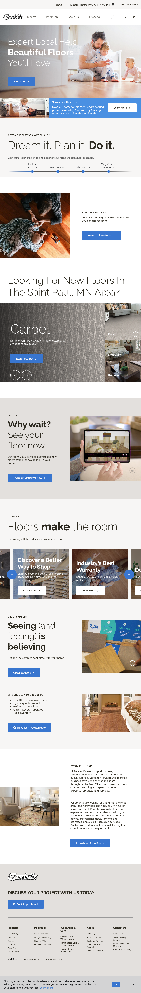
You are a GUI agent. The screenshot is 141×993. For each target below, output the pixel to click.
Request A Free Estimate (31, 727)
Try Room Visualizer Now (27, 478)
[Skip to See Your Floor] (57, 171)
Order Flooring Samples (119, 938)
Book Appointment (27, 904)
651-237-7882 (129, 4)
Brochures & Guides (42, 945)
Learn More (120, 107)
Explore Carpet (24, 358)
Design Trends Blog (42, 937)
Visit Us (58, 4)
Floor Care (12, 948)
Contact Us (111, 17)
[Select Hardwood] (135, 375)
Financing (94, 17)
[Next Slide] (27, 375)
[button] (126, 17)
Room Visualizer (41, 934)
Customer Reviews (95, 941)
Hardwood (12, 937)
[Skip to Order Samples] (83, 171)
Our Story (91, 934)
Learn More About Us (88, 843)
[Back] (12, 574)
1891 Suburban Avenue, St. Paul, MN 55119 (43, 959)
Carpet (11, 941)
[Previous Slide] (15, 375)
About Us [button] (73, 17)
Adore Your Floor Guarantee (94, 946)
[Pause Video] (132, 470)
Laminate (12, 945)
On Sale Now (13, 952)
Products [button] (31, 17)
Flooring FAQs (40, 941)
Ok (116, 984)
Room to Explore (94, 937)
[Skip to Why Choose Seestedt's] (108, 171)
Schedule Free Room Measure (122, 944)
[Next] (129, 574)
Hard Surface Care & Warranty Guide (69, 944)
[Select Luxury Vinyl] (135, 355)
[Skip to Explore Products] (32, 171)
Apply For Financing (122, 949)
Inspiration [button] (52, 17)
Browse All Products (99, 235)
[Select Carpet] (135, 334)
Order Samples (22, 672)
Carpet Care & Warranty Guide (67, 938)
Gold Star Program (95, 951)
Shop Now (19, 81)
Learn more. (47, 987)
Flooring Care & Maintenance (67, 950)
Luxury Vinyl (13, 934)
